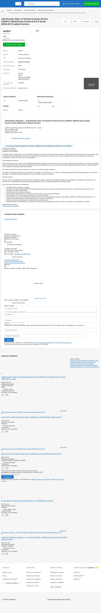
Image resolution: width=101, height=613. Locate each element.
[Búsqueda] (26, 3)
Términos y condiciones (33, 572)
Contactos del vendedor (9, 579)
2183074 (21, 62)
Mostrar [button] (17, 254)
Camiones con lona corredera (84, 363)
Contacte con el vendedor (14, 44)
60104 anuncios (15, 236)
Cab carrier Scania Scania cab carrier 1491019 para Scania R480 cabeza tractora (31, 417)
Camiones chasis (81, 362)
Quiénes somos (7, 572)
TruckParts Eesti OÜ (10, 219)
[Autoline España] (7, 3)
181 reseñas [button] (8, 242)
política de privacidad (45, 342)
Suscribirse (7, 477)
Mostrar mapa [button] (38, 283)
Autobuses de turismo (90, 365)
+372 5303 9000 (25, 254)
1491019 (27, 62)
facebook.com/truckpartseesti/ (13, 261)
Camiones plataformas (92, 367)
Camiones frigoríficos (77, 365)
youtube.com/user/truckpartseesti (14, 263)
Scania (20, 50)
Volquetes (85, 360)
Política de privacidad (33, 576)
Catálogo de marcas (32, 586)
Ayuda (4, 576)
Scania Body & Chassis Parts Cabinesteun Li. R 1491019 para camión (27, 501)
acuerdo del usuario (65, 342)
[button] (59, 21)
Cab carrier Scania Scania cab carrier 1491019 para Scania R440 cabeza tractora (31, 454)
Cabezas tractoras (76, 360)
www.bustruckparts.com (11, 260)
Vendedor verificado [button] (10, 234)
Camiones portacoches (77, 367)
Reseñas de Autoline (32, 582)
